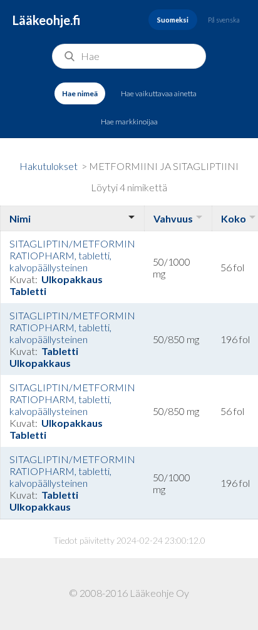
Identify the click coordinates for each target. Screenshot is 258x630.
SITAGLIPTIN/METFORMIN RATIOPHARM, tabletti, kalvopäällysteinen (72, 255)
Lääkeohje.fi (47, 20)
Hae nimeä (80, 93)
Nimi (20, 218)
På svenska (224, 20)
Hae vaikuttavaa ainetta (159, 93)
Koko (233, 218)
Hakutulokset (48, 166)
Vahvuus (173, 218)
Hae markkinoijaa (129, 121)
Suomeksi (172, 20)
